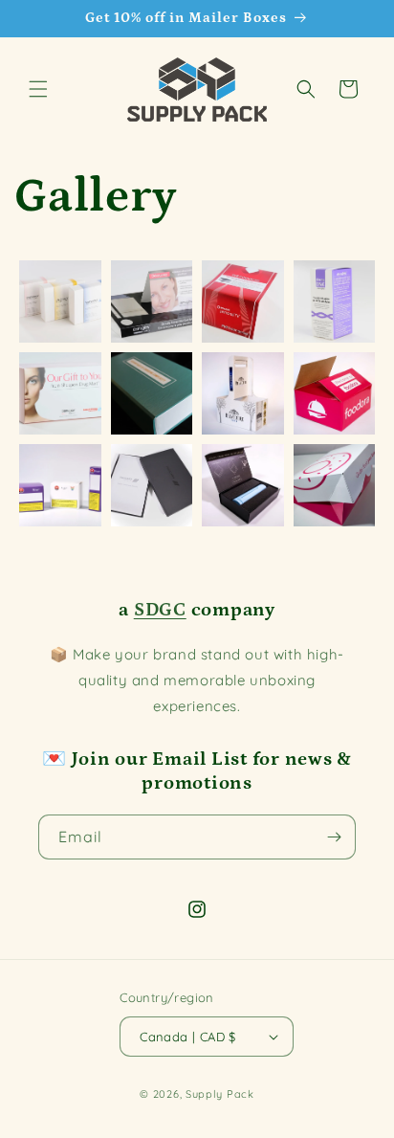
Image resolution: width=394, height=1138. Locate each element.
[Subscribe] (334, 836)
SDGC (160, 609)
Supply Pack (220, 1094)
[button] (38, 89)
